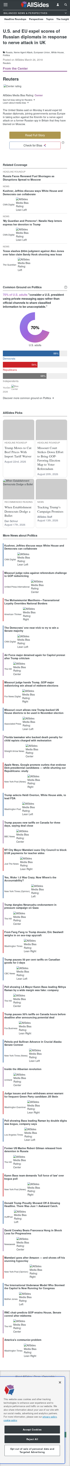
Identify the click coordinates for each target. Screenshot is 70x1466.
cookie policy (10, 1420)
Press (37, 1376)
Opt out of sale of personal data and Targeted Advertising (32, 1450)
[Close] (60, 1382)
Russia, (9, 52)
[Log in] (58, 5)
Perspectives (36, 19)
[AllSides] (35, 5)
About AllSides (23, 1376)
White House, (57, 52)
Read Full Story (35, 135)
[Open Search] (66, 5)
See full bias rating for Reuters (17, 99)
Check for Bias (33, 145)
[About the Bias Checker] (63, 142)
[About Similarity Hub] (65, 287)
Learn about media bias (14, 102)
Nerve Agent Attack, (23, 52)
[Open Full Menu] (5, 5)
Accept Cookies (32, 1429)
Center (39, 95)
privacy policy (50, 1416)
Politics (6, 55)
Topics (49, 19)
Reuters (7, 62)
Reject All (32, 1439)
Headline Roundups (15, 19)
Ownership (48, 1376)
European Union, (42, 52)
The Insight (62, 19)
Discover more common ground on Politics (27, 398)
